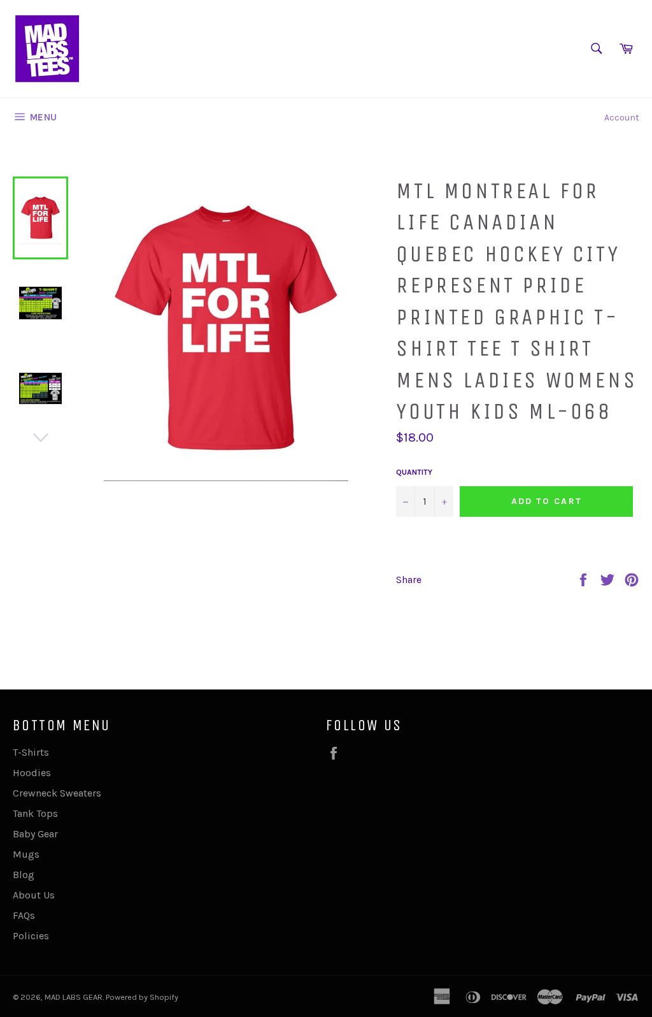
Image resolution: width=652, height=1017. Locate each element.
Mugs (26, 854)
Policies (31, 936)
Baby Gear (35, 834)
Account (621, 117)
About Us (34, 895)
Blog (23, 875)
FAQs (24, 915)
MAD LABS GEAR (74, 997)
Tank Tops (35, 813)
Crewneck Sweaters (57, 793)
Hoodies (32, 773)
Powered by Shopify (142, 997)
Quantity (414, 472)
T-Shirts (31, 752)
